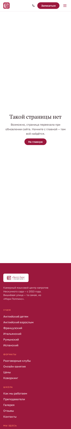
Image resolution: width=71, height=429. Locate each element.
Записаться (48, 5)
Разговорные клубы (17, 360)
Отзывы (8, 410)
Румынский (11, 339)
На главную (35, 141)
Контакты (10, 416)
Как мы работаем (15, 393)
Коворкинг (10, 378)
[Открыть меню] (65, 5)
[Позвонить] (33, 5)
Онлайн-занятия (14, 366)
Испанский (10, 345)
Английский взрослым (18, 322)
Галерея (9, 405)
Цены (7, 372)
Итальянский (12, 333)
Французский (12, 328)
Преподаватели (14, 399)
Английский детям (15, 316)
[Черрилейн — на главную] (6, 5)
